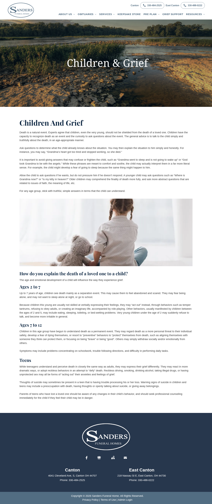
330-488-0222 (146, 480)
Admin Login (125, 499)
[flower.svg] (99, 459)
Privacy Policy (90, 499)
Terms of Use (108, 499)
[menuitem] (66, 14)
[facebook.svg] (87, 459)
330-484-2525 (77, 480)
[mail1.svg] (125, 459)
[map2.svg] (113, 459)
